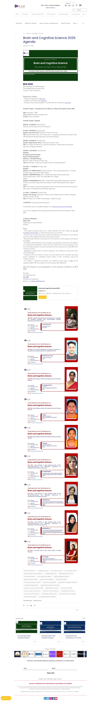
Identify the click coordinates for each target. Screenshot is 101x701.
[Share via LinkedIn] (31, 605)
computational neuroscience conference (50, 585)
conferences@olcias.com (58, 691)
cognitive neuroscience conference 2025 (33, 588)
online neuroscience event (30, 596)
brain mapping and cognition (44, 576)
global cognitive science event (66, 573)
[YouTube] (80, 5)
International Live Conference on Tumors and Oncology (73, 637)
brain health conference (29, 570)
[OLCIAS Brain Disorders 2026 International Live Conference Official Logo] (50, 627)
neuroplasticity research (43, 570)
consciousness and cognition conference (67, 582)
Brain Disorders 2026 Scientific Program (48, 637)
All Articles (19, 23)
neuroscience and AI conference (31, 593)
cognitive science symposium (47, 579)
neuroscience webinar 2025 (49, 582)
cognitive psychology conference (61, 576)
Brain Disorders (65, 23)
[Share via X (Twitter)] (27, 605)
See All (83, 618)
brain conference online (56, 570)
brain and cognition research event (32, 591)
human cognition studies (70, 570)
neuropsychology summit (50, 573)
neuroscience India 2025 (66, 588)
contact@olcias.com (49, 691)
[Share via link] (34, 605)
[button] (70, 3)
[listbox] (70, 3)
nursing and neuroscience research (32, 582)
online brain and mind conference (51, 591)
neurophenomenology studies (31, 585)
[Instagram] (73, 5)
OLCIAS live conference (29, 576)
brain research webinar (61, 579)
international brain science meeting (67, 593)
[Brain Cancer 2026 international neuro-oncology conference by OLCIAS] (74, 627)
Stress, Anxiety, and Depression (49, 23)
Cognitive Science (37, 600)
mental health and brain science (49, 593)
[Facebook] (76, 5)
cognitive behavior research (51, 588)
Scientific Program (27, 600)
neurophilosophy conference (67, 591)
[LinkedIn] (69, 5)
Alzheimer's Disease (31, 23)
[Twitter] (65, 5)
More (74, 23)
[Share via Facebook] (24, 605)
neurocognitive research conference (47, 596)
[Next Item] (84, 654)
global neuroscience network (31, 579)
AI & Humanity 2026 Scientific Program (24, 637)
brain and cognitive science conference (33, 573)
